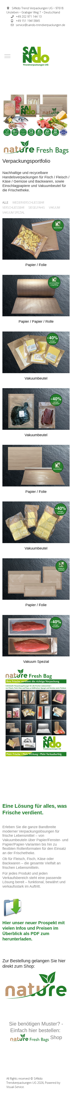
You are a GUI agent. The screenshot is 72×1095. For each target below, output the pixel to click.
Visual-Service (15, 1087)
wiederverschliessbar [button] (28, 202)
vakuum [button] (54, 207)
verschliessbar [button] (13, 207)
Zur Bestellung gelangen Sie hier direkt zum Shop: (33, 963)
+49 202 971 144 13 (29, 16)
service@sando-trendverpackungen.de (40, 25)
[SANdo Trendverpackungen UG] (35, 56)
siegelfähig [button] (36, 207)
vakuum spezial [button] (13, 212)
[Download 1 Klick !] (12, 907)
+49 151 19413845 (28, 21)
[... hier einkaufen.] (36, 985)
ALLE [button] (5, 202)
